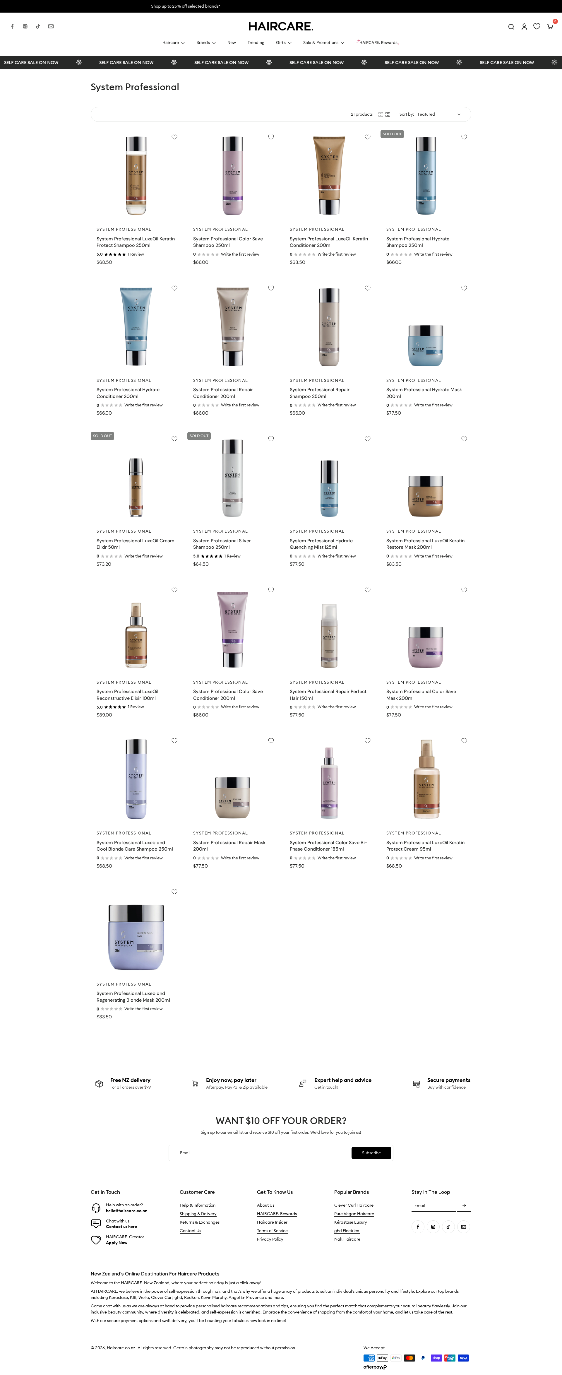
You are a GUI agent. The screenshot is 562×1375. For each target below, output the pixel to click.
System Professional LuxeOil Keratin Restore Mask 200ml (425, 544)
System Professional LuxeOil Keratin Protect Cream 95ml (425, 845)
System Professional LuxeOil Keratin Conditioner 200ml (329, 242)
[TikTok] (38, 26)
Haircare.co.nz (121, 1347)
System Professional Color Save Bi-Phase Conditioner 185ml (328, 845)
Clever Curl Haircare (353, 1205)
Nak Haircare (347, 1239)
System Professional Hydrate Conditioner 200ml (128, 392)
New (231, 42)
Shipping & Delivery (198, 1213)
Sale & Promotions (320, 42)
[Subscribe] (464, 1206)
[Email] (50, 26)
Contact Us (190, 1230)
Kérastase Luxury (350, 1222)
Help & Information (197, 1205)
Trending (256, 42)
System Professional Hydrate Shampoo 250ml (417, 242)
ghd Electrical (347, 1230)
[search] (511, 26)
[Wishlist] (536, 26)
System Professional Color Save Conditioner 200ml (228, 694)
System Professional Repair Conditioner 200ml (223, 392)
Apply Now (116, 1242)
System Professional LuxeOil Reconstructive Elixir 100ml (127, 694)
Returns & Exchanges (200, 1222)
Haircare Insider (272, 1222)
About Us (265, 1205)
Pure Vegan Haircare (354, 1213)
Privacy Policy (270, 1239)
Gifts (281, 42)
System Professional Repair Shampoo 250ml (319, 392)
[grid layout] (387, 114)
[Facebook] (12, 26)
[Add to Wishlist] (174, 137)
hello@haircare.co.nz (126, 1210)
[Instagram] (25, 26)
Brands (203, 42)
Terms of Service (272, 1230)
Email (419, 1205)
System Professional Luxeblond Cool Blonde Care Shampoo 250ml (135, 845)
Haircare (170, 42)
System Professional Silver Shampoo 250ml (222, 544)
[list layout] (380, 114)
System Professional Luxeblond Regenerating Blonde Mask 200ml (133, 996)
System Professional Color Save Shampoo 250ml (228, 242)
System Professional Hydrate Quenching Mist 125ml (321, 544)
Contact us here (121, 1226)
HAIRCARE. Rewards (277, 1213)
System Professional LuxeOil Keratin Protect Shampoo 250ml (136, 242)
